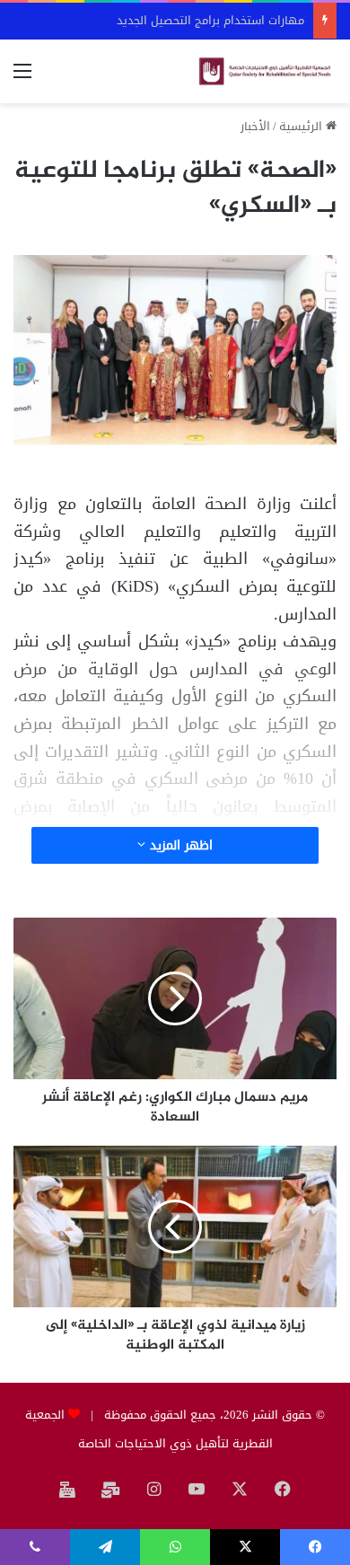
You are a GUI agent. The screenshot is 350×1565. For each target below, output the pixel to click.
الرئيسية (302, 126)
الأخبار (255, 126)
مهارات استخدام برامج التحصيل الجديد (210, 20)
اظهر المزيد (179, 845)
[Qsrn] (265, 71)
